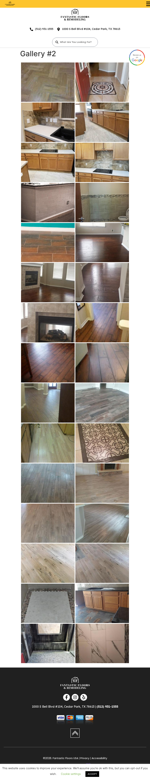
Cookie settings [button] (71, 774)
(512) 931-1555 (44, 29)
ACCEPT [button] (92, 773)
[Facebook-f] (66, 697)
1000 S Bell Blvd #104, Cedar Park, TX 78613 (91, 29)
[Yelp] (83, 697)
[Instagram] (75, 697)
